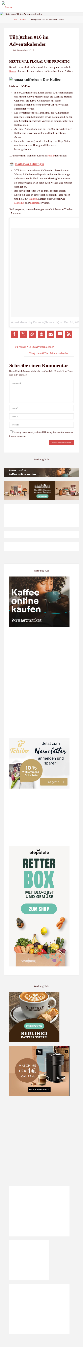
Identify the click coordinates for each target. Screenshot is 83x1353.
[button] (14, 334)
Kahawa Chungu (29, 164)
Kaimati (34, 202)
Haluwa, (33, 198)
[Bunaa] (7, 6)
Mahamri (19, 202)
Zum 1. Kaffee (19, 19)
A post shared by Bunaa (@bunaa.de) (35, 322)
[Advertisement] (41, 1141)
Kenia (12, 71)
